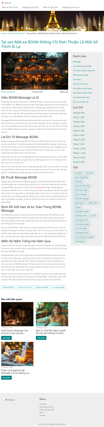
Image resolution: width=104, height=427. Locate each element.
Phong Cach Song (80, 75)
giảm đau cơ (79, 203)
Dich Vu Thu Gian (80, 84)
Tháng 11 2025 (79, 153)
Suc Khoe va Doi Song (82, 88)
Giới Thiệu (43, 404)
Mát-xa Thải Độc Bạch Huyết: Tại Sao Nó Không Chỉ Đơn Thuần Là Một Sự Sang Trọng (51, 331)
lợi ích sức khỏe (81, 228)
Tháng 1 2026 (78, 144)
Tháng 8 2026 (78, 113)
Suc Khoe (77, 79)
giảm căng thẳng (81, 177)
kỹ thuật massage (82, 198)
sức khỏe (89, 173)
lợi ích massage (81, 194)
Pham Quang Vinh (8, 92)
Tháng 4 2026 (78, 130)
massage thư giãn (82, 211)
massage (78, 181)
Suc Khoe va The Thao (82, 93)
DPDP (42, 412)
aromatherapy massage (84, 237)
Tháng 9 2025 (78, 162)
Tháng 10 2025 (79, 157)
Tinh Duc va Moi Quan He (84, 70)
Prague (78, 207)
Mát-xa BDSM (8, 287)
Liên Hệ (42, 415)
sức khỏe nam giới (82, 224)
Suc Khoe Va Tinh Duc (16, 33)
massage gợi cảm (81, 220)
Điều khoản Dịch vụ (46, 407)
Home (4, 33)
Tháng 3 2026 (78, 135)
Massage (77, 61)
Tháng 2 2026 (78, 139)
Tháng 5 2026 (78, 126)
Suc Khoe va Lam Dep (82, 66)
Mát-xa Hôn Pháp (10, 7)
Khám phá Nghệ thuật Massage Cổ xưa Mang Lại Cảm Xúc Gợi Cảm (15, 371)
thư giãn (78, 173)
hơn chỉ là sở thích (25, 287)
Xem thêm (6, 338)
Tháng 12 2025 (79, 148)
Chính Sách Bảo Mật (47, 410)
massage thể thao (82, 233)
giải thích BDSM (42, 287)
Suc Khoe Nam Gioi (81, 97)
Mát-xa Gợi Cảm (50, 7)
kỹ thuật (39, 187)
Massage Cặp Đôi (30, 7)
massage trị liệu (81, 216)
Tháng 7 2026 (78, 117)
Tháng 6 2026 (78, 121)
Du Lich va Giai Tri (80, 102)
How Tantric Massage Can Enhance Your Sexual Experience (14, 331)
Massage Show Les (71, 7)
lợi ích (93, 216)
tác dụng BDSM (58, 287)
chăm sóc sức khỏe (82, 186)
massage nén (80, 241)
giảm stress (93, 203)
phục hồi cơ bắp (81, 190)
